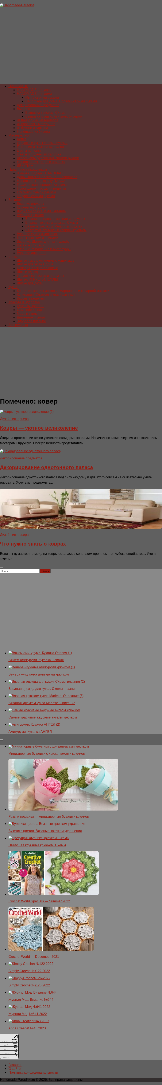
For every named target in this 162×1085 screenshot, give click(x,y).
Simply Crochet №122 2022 (29, 971)
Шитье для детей (30, 283)
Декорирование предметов (38, 105)
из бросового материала (36, 124)
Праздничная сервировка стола (42, 184)
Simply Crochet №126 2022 (29, 985)
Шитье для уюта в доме (35, 264)
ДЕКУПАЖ (25, 165)
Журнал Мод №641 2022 (27, 1014)
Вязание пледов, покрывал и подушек (55, 219)
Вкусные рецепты (31, 298)
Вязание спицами (31, 245)
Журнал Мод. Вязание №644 (30, 999)
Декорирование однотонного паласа (46, 467)
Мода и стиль (27, 313)
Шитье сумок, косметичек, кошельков (45, 260)
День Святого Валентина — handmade (47, 177)
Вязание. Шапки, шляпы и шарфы (43, 241)
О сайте (14, 1068)
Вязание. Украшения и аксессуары (44, 249)
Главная (15, 1065)
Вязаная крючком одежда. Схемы (51, 222)
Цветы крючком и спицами (37, 237)
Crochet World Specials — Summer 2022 (39, 901)
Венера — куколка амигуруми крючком (38, 674)
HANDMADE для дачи (34, 90)
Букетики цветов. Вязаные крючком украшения (45, 831)
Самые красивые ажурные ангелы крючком (42, 717)
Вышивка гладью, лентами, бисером (53, 116)
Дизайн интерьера (14, 419)
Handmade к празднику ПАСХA (41, 181)
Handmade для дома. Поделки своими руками (61, 101)
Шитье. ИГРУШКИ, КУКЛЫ (37, 279)
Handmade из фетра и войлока (41, 162)
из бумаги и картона (32, 128)
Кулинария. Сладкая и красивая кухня (47, 294)
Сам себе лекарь (30, 310)
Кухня (13, 287)
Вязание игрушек (30, 203)
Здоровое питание (31, 321)
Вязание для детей (31, 253)
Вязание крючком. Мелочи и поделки (53, 226)
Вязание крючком (30, 215)
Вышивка (24, 109)
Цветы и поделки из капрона (39, 154)
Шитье (13, 256)
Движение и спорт (31, 317)
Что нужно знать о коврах (33, 544)
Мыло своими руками (42, 97)
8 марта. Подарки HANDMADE (41, 173)
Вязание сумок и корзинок (37, 234)
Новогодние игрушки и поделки (41, 188)
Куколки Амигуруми (32, 207)
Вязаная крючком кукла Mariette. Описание (41, 703)
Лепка (21, 139)
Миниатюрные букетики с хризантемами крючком (46, 753)
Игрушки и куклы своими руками (42, 143)
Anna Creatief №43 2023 (27, 1028)
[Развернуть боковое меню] (1, 568)
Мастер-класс (19, 135)
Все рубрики (18, 325)
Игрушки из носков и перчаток (40, 275)
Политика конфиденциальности (33, 1072)
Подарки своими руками (36, 196)
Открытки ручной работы (36, 192)
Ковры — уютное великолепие (39, 428)
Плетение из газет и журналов (40, 147)
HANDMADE (18, 86)
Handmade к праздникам (27, 169)
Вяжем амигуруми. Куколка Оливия (36, 660)
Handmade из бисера (33, 131)
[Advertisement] (81, 47)
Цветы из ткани (29, 150)
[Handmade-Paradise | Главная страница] (17, 5)
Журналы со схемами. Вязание (41, 211)
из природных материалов (37, 120)
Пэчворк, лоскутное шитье (37, 268)
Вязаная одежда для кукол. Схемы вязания (42, 688)
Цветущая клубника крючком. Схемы (37, 845)
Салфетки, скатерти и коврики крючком (55, 230)
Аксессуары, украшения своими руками (48, 158)
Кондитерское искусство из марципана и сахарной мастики (63, 291)
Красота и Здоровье (24, 302)
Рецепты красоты (30, 306)
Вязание (15, 200)
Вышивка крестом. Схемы (45, 112)
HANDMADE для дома (34, 93)
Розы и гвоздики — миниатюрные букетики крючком (48, 816)
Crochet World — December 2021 (33, 956)
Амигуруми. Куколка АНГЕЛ (30, 731)
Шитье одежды (28, 272)
